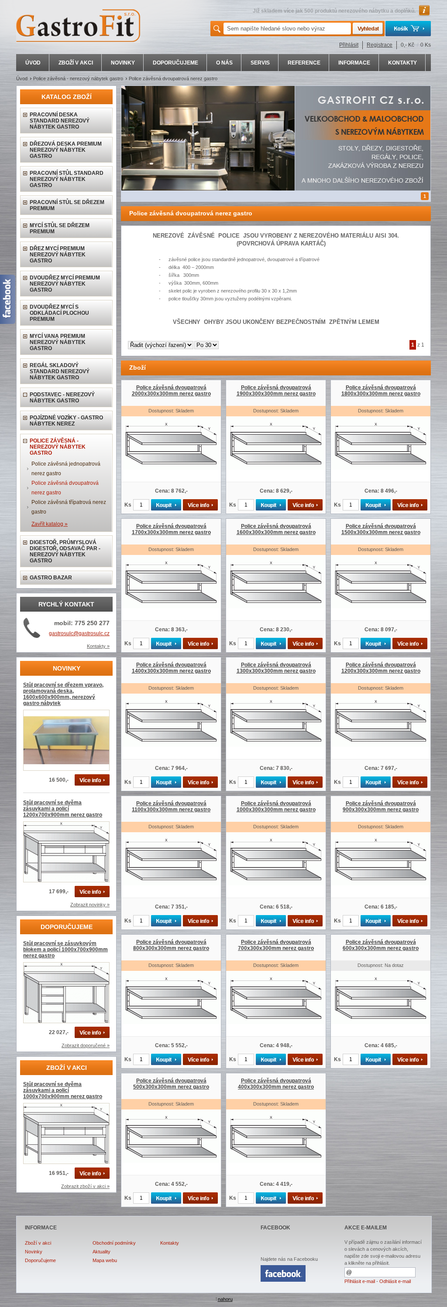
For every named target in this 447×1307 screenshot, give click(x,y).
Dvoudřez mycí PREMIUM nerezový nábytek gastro (65, 284)
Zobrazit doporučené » (86, 1045)
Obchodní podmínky (114, 1243)
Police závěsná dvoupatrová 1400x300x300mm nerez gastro (171, 668)
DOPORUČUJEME (175, 63)
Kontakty (169, 1243)
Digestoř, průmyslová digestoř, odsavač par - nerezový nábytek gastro (65, 551)
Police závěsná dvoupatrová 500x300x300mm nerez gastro (171, 1084)
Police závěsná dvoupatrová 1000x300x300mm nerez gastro (276, 806)
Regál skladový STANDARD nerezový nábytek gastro (59, 371)
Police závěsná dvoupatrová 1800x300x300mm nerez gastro (380, 391)
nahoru (225, 1299)
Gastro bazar (51, 578)
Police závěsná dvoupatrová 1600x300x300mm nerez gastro (276, 529)
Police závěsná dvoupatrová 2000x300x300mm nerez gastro (171, 391)
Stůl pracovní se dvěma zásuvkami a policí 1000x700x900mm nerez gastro (62, 1090)
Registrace (379, 45)
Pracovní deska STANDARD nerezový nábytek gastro (59, 121)
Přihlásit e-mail (359, 1281)
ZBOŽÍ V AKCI (75, 63)
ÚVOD (33, 63)
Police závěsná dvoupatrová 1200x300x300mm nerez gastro (380, 668)
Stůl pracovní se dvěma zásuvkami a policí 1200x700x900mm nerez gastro (62, 809)
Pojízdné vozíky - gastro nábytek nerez (66, 421)
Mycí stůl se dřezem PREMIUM (59, 228)
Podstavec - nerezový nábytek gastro (62, 397)
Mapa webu (105, 1260)
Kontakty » (98, 646)
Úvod (22, 78)
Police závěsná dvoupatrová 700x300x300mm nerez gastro (276, 945)
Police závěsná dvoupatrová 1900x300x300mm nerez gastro (276, 391)
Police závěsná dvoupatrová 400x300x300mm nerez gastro (276, 1084)
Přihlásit (348, 45)
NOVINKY (123, 63)
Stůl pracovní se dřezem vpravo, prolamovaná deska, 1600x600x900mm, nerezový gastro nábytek (63, 694)
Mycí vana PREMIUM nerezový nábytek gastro (58, 342)
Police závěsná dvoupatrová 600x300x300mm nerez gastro (381, 945)
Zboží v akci (38, 1243)
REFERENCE (304, 63)
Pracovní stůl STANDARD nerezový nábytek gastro (66, 179)
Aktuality (101, 1251)
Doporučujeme (40, 1260)
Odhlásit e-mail (395, 1281)
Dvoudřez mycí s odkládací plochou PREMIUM (59, 313)
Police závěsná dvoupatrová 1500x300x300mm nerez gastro (380, 529)
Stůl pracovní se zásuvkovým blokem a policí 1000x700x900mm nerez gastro (65, 949)
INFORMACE (354, 63)
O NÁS (224, 63)
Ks (127, 505)
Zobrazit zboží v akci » (85, 1186)
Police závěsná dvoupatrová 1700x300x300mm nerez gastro (171, 529)
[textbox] (287, 28)
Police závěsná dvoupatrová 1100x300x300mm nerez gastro (171, 806)
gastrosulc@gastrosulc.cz (79, 633)
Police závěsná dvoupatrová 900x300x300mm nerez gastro (381, 806)
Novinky (33, 1251)
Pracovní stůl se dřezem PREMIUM (67, 205)
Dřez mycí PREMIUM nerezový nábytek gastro (58, 254)
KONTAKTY (402, 63)
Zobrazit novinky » (90, 904)
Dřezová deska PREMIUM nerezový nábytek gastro (66, 150)
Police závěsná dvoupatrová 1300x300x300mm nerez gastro (276, 668)
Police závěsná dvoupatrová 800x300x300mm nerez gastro (171, 945)
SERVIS (260, 63)
